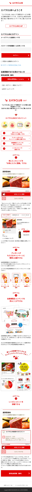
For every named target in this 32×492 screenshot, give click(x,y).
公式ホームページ (7, 89)
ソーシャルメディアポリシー (20, 485)
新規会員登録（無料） (16, 473)
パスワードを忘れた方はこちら (11, 65)
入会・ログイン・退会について (11, 85)
